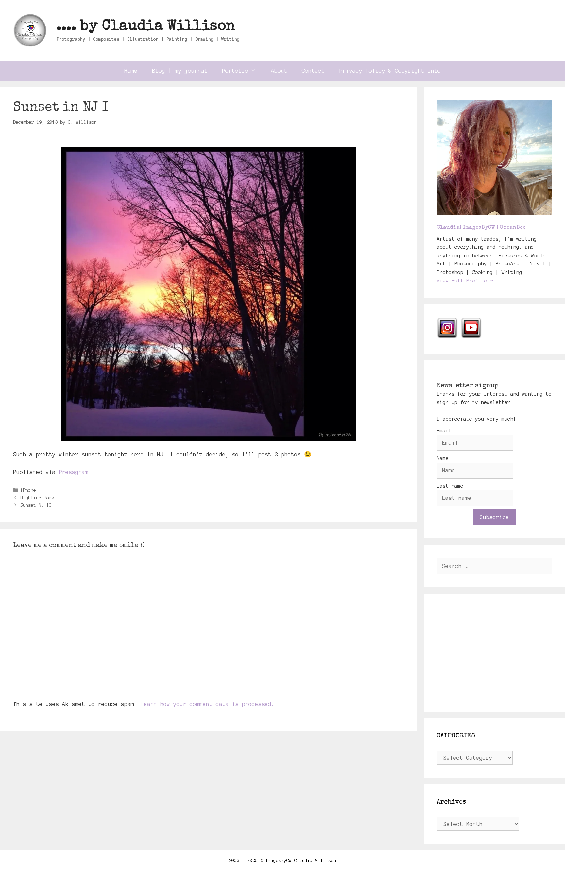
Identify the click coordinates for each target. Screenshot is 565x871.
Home (130, 70)
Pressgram (73, 472)
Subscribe (494, 517)
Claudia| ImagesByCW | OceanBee (481, 227)
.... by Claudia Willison (146, 26)
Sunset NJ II (36, 505)
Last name (450, 486)
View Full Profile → (465, 280)
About (279, 70)
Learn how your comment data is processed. (208, 704)
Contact (313, 70)
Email (444, 430)
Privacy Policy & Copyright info (390, 70)
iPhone (28, 490)
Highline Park (37, 497)
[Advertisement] (494, 653)
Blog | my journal (180, 70)
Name (443, 458)
